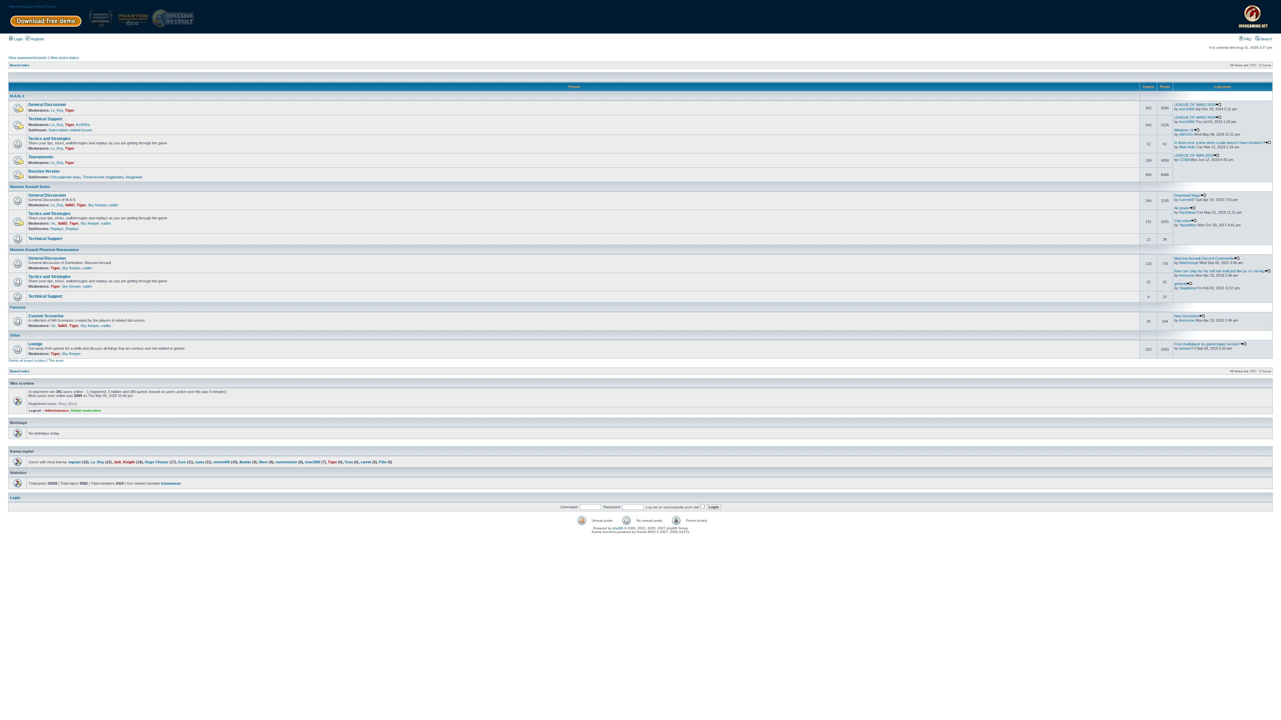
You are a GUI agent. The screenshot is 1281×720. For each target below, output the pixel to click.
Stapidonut (1187, 288)
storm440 (222, 462)
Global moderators (86, 410)
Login (18, 39)
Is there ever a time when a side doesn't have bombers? (1219, 143)
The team (56, 360)
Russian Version (43, 171)
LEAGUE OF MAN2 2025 (1194, 105)
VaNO (70, 205)
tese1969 (1186, 109)
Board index (20, 65)
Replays (57, 229)
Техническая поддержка (103, 177)
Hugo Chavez (156, 462)
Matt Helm (1187, 147)
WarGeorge (1188, 263)
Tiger (69, 110)
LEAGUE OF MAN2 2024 (1194, 117)
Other (15, 335)
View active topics (64, 58)
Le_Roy (57, 110)
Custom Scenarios (46, 316)
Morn (263, 462)
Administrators (57, 410)
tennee (1184, 348)
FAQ (1247, 39)
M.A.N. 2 (17, 96)
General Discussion (47, 104)
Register (37, 39)
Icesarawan (171, 483)
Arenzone (1187, 275)
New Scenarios (1186, 316)
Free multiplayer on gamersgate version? (1207, 344)
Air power (1182, 208)
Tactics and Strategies (49, 138)
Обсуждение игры (65, 177)
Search (1265, 39)
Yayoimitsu (1188, 225)
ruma (199, 462)
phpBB (617, 528)
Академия (133, 177)
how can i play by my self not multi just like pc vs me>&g (1219, 271)
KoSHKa (83, 125)
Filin (383, 462)
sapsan (74, 462)
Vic (53, 223)
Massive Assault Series (30, 187)
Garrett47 (1187, 200)
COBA (1184, 160)
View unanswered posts (27, 58)
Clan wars (1182, 221)
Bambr (245, 462)
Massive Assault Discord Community (1204, 258)
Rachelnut (1187, 212)
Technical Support (45, 119)
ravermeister (286, 462)
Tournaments (40, 157)
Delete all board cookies (27, 360)
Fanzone (17, 307)
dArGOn (1186, 134)
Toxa (349, 462)
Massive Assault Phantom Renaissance (44, 250)
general (1180, 284)
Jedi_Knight (124, 462)
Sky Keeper (97, 205)
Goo (182, 462)
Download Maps (1187, 195)
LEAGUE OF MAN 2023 (1193, 155)
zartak (366, 462)
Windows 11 (1184, 130)
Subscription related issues (70, 130)
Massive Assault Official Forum (32, 6)
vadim (113, 205)
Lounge (35, 344)
